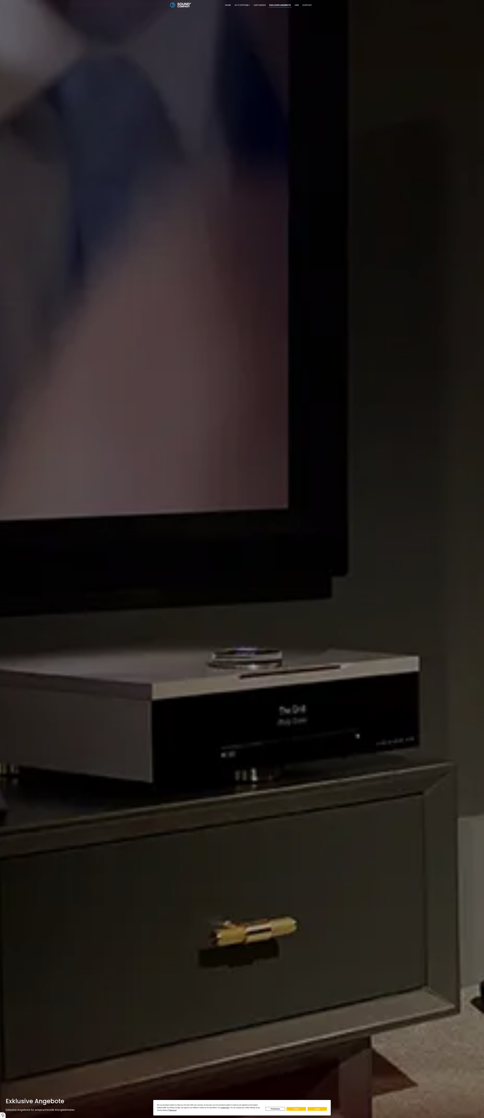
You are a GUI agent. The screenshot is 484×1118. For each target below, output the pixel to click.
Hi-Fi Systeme (242, 5)
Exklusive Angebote (280, 5)
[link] (242, 5)
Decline (296, 1109)
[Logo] (180, 5)
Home (228, 5)
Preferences (275, 1109)
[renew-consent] (3, 1115)
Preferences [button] (172, 1110)
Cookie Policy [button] (224, 1108)
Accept (317, 1109)
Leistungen (260, 5)
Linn (297, 5)
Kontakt (307, 5)
